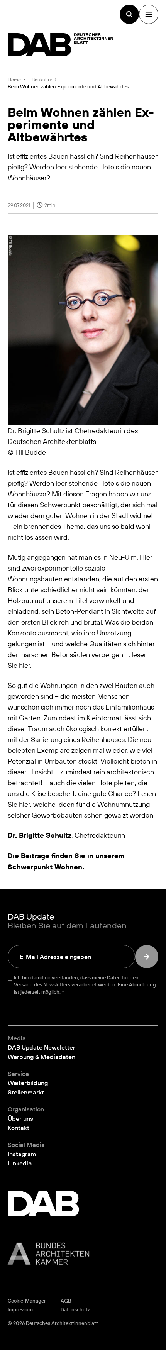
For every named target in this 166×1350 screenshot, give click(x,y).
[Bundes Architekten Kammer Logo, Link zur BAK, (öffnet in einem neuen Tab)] (83, 1253)
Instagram (22, 1154)
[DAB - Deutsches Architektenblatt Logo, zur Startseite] (60, 44)
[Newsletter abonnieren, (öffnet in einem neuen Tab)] (146, 956)
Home (14, 79)
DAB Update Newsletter (41, 1047)
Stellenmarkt (26, 1092)
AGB (66, 1300)
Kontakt (18, 1127)
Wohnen (68, 867)
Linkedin (20, 1163)
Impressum (20, 1309)
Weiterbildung (28, 1082)
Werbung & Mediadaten (41, 1056)
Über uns (20, 1118)
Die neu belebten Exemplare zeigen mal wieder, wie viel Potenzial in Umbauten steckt (80, 750)
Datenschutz (75, 1309)
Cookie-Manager (27, 1300)
